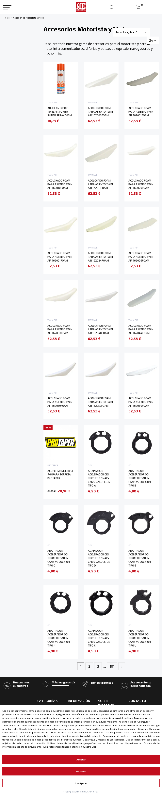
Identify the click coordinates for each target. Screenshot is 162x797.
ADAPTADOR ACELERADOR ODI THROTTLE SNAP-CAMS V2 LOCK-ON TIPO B (139, 478)
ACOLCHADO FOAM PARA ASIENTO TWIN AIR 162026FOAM (140, 256)
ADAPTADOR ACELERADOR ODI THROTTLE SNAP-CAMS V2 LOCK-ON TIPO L (139, 638)
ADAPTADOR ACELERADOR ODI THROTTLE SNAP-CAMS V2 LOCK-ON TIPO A (99, 478)
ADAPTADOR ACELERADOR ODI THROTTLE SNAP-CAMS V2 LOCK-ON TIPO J (58, 638)
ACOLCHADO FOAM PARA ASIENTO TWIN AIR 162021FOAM (59, 256)
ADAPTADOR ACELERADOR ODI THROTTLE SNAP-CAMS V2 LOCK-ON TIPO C (58, 558)
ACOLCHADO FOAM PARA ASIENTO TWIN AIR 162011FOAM (100, 184)
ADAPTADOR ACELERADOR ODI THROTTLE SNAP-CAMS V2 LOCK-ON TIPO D (99, 558)
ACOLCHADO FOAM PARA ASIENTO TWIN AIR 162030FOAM (59, 329)
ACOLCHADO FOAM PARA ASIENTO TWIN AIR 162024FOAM (100, 256)
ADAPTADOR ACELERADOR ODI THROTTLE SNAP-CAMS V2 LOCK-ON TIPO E (139, 558)
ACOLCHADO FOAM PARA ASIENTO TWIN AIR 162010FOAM (59, 184)
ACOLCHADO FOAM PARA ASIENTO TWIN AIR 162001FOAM (140, 111)
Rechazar (81, 771)
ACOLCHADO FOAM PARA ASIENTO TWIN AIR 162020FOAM (140, 184)
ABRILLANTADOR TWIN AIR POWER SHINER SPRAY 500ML (60, 111)
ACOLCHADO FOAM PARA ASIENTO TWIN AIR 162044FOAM (140, 329)
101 (112, 666)
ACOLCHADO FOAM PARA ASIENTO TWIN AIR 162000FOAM (100, 111)
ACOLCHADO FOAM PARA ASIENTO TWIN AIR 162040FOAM (100, 329)
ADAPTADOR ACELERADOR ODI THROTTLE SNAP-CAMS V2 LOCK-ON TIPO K (99, 638)
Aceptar (81, 759)
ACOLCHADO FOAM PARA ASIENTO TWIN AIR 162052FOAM (100, 401)
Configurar (81, 783)
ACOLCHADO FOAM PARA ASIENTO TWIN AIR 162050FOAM (59, 401)
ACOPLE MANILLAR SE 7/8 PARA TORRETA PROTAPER (60, 474)
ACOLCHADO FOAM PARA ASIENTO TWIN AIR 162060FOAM (140, 401)
